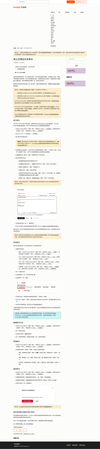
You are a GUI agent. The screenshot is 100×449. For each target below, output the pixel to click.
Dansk (52, 34)
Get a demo (70, 1)
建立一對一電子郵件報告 (27, 424)
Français (52, 23)
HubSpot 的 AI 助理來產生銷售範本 (41, 125)
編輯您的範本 (28, 333)
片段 (24, 178)
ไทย (51, 39)
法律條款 (68, 445)
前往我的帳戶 (53, 45)
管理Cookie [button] (82, 445)
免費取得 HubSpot (81, 1)
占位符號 (55, 235)
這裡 (28, 54)
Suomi (52, 32)
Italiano (52, 27)
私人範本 (21, 406)
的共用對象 (47, 152)
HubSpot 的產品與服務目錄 (52, 114)
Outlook (39, 307)
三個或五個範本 (24, 110)
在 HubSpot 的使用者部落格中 (39, 143)
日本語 (52, 20)
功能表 (52, 178)
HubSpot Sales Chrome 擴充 (44, 123)
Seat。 (33, 98)
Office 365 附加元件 (53, 307)
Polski (52, 29)
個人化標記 (34, 173)
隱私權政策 (75, 445)
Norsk (52, 35)
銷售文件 (28, 178)
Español (52, 17)
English (52, 42)
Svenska (52, 30)
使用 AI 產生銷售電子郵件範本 (51, 226)
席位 (24, 72)
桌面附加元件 (44, 307)
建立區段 (50, 420)
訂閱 (24, 67)
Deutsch (52, 18)
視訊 (38, 178)
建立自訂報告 (23, 420)
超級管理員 (47, 406)
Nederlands (53, 25)
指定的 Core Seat (51, 93)
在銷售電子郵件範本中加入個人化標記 (29, 175)
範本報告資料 (38, 304)
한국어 (52, 37)
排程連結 (34, 178)
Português (53, 22)
